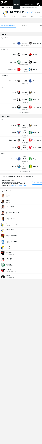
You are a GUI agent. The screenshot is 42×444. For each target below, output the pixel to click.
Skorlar (16, 4)
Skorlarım (30, 4)
